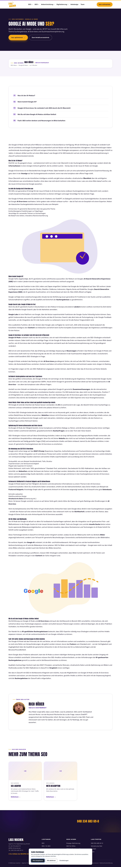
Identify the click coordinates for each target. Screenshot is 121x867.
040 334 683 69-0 (88, 821)
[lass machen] (12, 4)
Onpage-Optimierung (73, 843)
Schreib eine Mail (96, 846)
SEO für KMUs (70, 846)
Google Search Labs (28, 309)
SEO (43, 843)
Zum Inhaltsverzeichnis (40, 37)
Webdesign (74, 4)
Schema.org (28, 498)
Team (82, 4)
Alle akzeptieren (38, 860)
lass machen (16, 840)
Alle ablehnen (51, 860)
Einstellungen (64, 860)
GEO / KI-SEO (46, 846)
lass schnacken (104, 4)
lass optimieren (17, 37)
